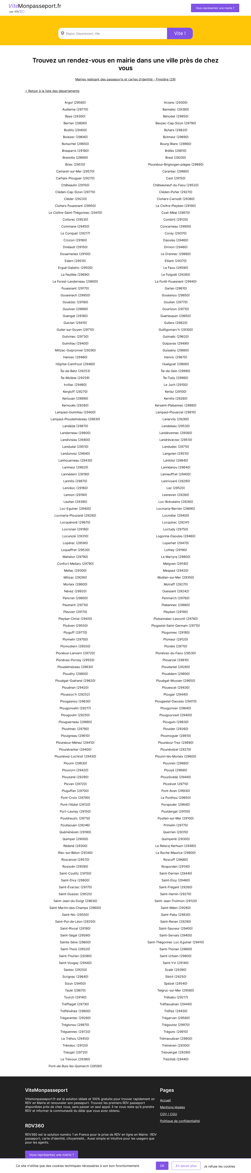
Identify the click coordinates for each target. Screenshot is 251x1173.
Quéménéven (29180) (75, 832)
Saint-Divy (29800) (75, 880)
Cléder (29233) (75, 199)
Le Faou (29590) (175, 268)
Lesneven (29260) (175, 495)
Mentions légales (172, 1107)
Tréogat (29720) (75, 1052)
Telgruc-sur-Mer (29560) (175, 990)
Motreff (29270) (176, 584)
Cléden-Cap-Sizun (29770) (75, 192)
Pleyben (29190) (176, 612)
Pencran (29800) (75, 598)
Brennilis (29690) (75, 157)
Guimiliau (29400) (75, 343)
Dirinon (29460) (176, 247)
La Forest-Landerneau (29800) (75, 281)
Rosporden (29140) (175, 866)
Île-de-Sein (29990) (175, 371)
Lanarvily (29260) (176, 419)
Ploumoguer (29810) (176, 736)
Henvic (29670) (175, 357)
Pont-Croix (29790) (75, 798)
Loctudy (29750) (175, 529)
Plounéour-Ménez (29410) (75, 743)
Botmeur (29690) (176, 137)
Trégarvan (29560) (176, 1018)
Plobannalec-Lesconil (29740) (176, 619)
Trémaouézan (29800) (175, 1038)
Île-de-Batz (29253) (75, 371)
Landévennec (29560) (175, 433)
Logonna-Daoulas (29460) (176, 536)
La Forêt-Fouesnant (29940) (176, 281)
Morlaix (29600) (75, 584)
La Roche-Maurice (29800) (176, 853)
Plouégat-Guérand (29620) (75, 681)
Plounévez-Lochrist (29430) (75, 756)
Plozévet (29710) (175, 784)
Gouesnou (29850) (176, 295)
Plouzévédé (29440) (176, 777)
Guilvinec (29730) (75, 336)
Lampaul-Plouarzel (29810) (176, 412)
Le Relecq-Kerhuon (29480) (175, 846)
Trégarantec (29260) (75, 1018)
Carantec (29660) (175, 171)
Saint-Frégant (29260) (175, 887)
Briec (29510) (75, 164)
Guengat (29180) (75, 316)
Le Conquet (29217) (75, 233)
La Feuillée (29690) (75, 274)
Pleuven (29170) (75, 612)
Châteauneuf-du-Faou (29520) (176, 185)
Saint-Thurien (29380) (75, 956)
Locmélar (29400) (175, 515)
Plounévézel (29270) (175, 749)
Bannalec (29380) (176, 109)
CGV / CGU (168, 1114)
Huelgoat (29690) (175, 364)
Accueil (165, 1100)
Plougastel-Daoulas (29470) (176, 701)
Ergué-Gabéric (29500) (75, 268)
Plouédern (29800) (176, 674)
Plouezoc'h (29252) (75, 694)
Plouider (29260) (175, 729)
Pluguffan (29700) (75, 791)
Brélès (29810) (175, 151)
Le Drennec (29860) (176, 254)
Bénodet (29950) (175, 116)
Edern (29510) (75, 261)
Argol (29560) (75, 102)
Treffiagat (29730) (75, 1004)
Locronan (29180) (75, 529)
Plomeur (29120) (175, 639)
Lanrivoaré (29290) (175, 481)
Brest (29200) (175, 157)
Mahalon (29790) (75, 557)
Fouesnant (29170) (75, 288)
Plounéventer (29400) (75, 749)
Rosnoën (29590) (75, 866)
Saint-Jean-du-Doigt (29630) (75, 901)
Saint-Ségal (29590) (75, 935)
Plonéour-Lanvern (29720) (75, 653)
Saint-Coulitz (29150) (75, 873)
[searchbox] (112, 33)
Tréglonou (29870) (75, 1025)
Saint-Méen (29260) (176, 908)
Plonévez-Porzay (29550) (75, 660)
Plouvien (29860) (176, 763)
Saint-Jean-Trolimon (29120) (176, 901)
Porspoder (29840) (175, 804)
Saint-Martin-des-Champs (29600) (75, 908)
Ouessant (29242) (175, 591)
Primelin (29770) (176, 825)
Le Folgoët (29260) (175, 274)
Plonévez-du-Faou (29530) (176, 653)
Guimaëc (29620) (176, 336)
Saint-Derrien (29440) (175, 873)
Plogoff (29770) (75, 632)
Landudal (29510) (75, 447)
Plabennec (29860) (176, 605)
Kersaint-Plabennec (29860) (175, 405)
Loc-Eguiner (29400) (75, 508)
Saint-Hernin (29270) (175, 894)
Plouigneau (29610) (75, 736)
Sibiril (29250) (175, 977)
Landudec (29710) (175, 447)
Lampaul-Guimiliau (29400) (75, 412)
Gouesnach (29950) (75, 295)
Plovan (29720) (75, 784)
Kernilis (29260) (175, 398)
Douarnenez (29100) (75, 254)
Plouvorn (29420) (75, 770)
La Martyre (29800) (175, 557)
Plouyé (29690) (175, 770)
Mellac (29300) (75, 570)
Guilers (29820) (175, 323)
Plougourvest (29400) (175, 715)
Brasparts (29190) (75, 151)
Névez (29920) (75, 591)
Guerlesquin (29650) (175, 316)
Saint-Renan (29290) (175, 921)
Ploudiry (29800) (75, 674)
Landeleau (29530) (176, 426)
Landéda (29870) (75, 426)
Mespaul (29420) (175, 570)
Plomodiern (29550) (75, 646)
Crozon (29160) (75, 240)
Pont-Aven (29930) (175, 791)
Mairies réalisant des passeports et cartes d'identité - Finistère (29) (125, 79)
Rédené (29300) (75, 846)
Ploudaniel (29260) (176, 667)
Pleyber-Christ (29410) (75, 619)
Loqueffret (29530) (75, 550)
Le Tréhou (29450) (75, 1038)
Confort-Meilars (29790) (75, 564)
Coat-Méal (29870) (175, 213)
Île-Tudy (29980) (175, 378)
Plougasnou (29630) (75, 701)
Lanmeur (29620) (75, 467)
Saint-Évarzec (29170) (75, 887)
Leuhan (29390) (75, 502)
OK (162, 1166)
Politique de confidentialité (180, 1121)
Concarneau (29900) (175, 226)
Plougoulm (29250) (75, 715)
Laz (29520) (175, 488)
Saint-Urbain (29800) (176, 956)
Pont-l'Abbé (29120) (75, 804)
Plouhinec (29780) (75, 729)
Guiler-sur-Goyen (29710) (75, 330)
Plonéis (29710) (175, 646)
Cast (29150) (176, 178)
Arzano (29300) (176, 102)
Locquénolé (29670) (75, 522)
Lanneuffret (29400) (176, 474)
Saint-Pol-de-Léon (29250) (75, 921)
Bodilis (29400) (75, 130)
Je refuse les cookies (219, 1166)
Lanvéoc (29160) (75, 488)
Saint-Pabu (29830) (175, 915)
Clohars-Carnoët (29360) (176, 199)
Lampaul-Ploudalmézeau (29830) (75, 419)
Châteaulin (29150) (75, 185)
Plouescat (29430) (176, 687)
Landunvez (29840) (75, 453)
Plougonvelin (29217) (75, 708)
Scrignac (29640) (75, 977)
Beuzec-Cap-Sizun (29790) (176, 123)
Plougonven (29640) (175, 708)
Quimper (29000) (75, 839)
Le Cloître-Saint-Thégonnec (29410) (75, 213)
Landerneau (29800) (75, 433)
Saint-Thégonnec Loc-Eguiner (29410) (175, 942)
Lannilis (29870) (75, 481)
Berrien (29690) (75, 123)
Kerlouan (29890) (75, 398)
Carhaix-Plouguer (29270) (75, 178)
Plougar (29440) (176, 694)
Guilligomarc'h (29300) (176, 330)
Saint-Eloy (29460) (176, 880)
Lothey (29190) (175, 550)
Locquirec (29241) (175, 522)
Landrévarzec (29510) (175, 440)
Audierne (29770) (75, 109)
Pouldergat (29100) (175, 811)
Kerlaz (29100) (175, 391)
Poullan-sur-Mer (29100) (176, 818)
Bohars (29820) (175, 130)
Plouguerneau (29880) (75, 722)
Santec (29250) (75, 970)
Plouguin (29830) (176, 722)
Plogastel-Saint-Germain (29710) (175, 626)
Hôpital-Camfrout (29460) (75, 364)
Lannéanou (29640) (175, 467)
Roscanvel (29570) (75, 860)
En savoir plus (186, 1166)
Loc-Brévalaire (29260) (175, 502)
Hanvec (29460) (75, 357)
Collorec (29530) (75, 219)
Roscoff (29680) (175, 860)
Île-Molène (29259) (75, 378)
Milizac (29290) (75, 577)
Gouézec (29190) (75, 302)
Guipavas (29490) (175, 343)
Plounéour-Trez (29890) (176, 743)
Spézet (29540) (175, 983)
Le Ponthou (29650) (176, 798)
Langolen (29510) (176, 453)
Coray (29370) (176, 233)
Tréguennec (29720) (75, 1032)
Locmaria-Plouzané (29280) (75, 515)
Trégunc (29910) (176, 1032)
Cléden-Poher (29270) (175, 192)
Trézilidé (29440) (176, 1059)
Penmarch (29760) (176, 598)
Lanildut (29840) (175, 460)
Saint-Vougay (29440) (75, 963)
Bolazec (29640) (75, 137)
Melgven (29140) (175, 564)
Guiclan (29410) (75, 323)
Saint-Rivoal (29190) (75, 928)
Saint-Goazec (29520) (75, 894)
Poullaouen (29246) (75, 825)
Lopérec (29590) (75, 543)
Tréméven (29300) (176, 1045)
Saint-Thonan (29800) (175, 949)
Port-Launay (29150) (75, 811)
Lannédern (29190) (75, 474)
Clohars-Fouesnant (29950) (75, 206)
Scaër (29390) (175, 970)
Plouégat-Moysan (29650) (175, 681)
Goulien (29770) (176, 302)
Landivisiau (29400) (75, 440)
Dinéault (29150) (75, 247)
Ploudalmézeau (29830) (75, 667)
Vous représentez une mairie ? (215, 8)
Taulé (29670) (75, 990)
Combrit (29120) (175, 219)
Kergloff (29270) (75, 391)
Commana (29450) (75, 226)
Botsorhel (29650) (75, 144)
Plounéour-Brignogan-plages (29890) (176, 164)
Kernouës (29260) (75, 405)
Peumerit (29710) (75, 605)
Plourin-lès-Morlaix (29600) (175, 756)
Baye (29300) (75, 116)
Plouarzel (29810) (176, 660)
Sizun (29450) (75, 983)
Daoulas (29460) (175, 240)
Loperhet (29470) (176, 543)
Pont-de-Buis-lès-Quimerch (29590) (75, 1066)
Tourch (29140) (75, 997)
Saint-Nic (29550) (75, 915)
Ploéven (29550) (75, 626)
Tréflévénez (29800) (75, 1011)
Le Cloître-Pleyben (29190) (176, 206)
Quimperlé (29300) (176, 839)
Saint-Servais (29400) (175, 935)
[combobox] (112, 33)
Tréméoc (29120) (75, 1045)
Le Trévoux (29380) (75, 1059)
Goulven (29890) (75, 309)
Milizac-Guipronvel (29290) (75, 350)
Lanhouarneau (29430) (75, 460)
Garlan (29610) (176, 288)
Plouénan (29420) (75, 687)
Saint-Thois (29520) (75, 949)
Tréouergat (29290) (175, 1052)
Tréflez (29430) (175, 1011)
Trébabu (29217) (176, 997)
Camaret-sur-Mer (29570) (75, 171)
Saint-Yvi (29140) (176, 963)
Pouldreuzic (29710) (75, 818)
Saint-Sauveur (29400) (176, 928)
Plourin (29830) (75, 763)
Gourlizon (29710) (175, 309)
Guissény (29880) (176, 350)
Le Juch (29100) (176, 385)
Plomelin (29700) (75, 639)
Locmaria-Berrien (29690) (175, 508)
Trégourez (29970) (176, 1025)
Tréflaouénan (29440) (176, 1004)
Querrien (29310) (175, 832)
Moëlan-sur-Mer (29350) (175, 577)
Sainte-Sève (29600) (75, 942)
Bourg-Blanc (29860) (175, 144)
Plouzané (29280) (75, 777)
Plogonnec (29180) (176, 632)
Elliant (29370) (176, 261)
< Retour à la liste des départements (52, 91)
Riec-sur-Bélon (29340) (75, 853)
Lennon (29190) (75, 495)
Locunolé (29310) (75, 536)
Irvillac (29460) (75, 385)
